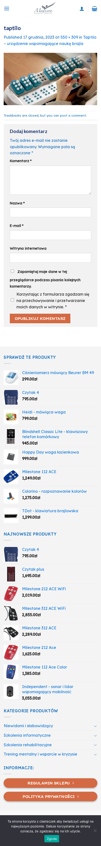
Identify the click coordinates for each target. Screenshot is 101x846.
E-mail (17, 225)
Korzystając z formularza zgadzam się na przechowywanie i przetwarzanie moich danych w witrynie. (52, 300)
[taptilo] (50, 78)
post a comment (73, 115)
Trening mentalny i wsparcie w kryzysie (40, 754)
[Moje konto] (81, 8)
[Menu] (7, 8)
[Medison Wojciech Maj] (44, 8)
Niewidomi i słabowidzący (28, 725)
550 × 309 (69, 37)
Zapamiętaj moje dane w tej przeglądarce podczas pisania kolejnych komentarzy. (45, 279)
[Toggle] (95, 726)
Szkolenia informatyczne (27, 735)
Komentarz (21, 161)
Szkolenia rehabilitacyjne (28, 744)
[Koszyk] (94, 8)
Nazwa (17, 203)
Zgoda (52, 839)
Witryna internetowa (28, 248)
